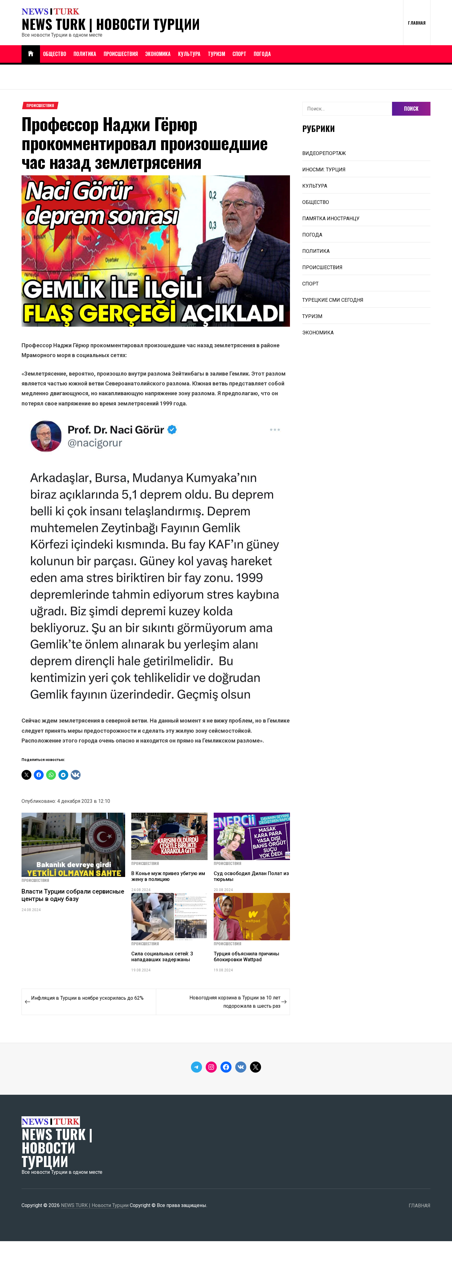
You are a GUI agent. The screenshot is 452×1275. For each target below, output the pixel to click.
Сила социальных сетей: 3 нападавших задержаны (162, 956)
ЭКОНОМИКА (158, 54)
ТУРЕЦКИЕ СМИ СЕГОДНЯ (332, 300)
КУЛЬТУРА (189, 54)
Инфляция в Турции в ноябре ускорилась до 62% (87, 998)
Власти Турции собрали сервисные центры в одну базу (73, 895)
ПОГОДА (262, 54)
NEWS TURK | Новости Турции (111, 24)
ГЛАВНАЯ (417, 22)
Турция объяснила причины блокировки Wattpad (246, 956)
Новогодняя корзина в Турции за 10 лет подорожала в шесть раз (234, 1002)
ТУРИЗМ (216, 54)
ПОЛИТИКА (84, 54)
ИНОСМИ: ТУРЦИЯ (324, 170)
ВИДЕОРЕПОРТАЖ (324, 153)
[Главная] (31, 54)
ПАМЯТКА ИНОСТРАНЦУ (330, 218)
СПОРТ (239, 54)
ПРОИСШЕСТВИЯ (121, 54)
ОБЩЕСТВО (54, 54)
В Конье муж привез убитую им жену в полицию (168, 876)
